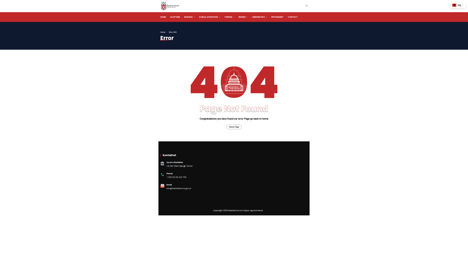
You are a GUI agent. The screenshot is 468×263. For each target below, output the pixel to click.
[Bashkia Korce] (170, 6)
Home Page (234, 127)
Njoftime (175, 17)
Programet (277, 17)
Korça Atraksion (208, 17)
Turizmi (228, 17)
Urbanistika (258, 17)
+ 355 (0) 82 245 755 (176, 177)
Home (163, 17)
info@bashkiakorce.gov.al (178, 188)
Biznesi (242, 17)
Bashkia (188, 17)
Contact (293, 17)
